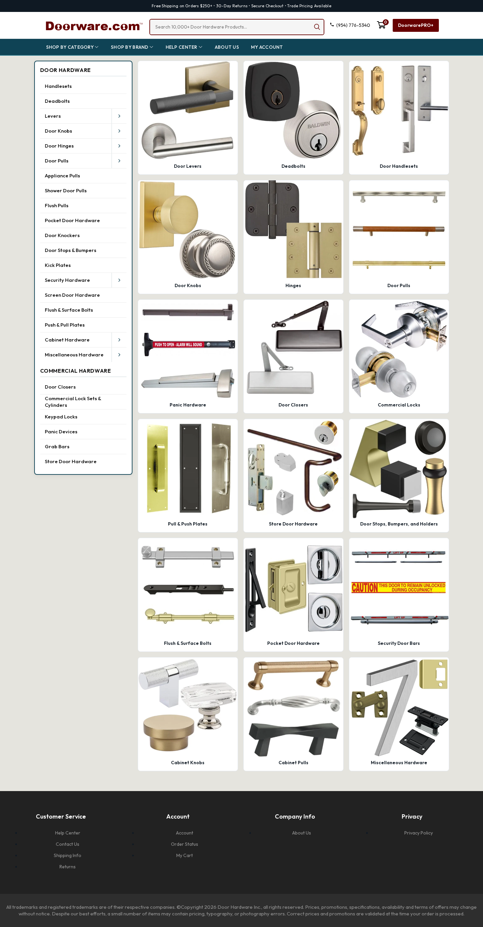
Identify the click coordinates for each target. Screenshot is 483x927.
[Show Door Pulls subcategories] (119, 161)
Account (184, 833)
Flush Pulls (56, 205)
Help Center (67, 833)
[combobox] (237, 27)
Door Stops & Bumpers (70, 250)
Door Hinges (59, 146)
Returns (67, 867)
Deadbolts (57, 101)
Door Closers (60, 387)
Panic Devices (61, 431)
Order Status (184, 844)
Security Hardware (67, 280)
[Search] (317, 27)
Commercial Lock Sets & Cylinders (73, 401)
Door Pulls (56, 160)
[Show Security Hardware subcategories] (119, 280)
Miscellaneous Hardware (74, 354)
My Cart (184, 855)
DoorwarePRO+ (416, 25)
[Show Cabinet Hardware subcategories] (119, 340)
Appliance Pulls (62, 175)
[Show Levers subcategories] (119, 116)
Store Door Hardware (71, 461)
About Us (301, 833)
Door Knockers (62, 235)
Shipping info (67, 855)
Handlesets (58, 86)
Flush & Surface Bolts (69, 310)
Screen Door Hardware (72, 295)
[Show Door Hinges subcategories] (119, 146)
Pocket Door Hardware (72, 220)
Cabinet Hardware (67, 340)
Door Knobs (58, 131)
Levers (53, 116)
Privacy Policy (418, 833)
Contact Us (67, 844)
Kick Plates (58, 265)
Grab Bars (57, 446)
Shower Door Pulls (66, 190)
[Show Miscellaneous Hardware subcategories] (119, 354)
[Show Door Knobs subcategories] (119, 131)
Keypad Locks (61, 416)
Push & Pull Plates (65, 325)
